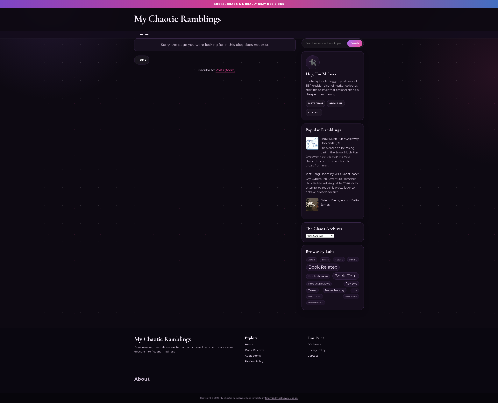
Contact (314, 112)
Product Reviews (319, 283)
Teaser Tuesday (334, 290)
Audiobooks (253, 355)
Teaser (312, 290)
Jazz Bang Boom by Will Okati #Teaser (332, 174)
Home (144, 34)
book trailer (351, 296)
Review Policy (254, 361)
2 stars (311, 259)
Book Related (323, 267)
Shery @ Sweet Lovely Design (281, 398)
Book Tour (345, 276)
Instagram (315, 103)
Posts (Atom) (225, 70)
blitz (354, 290)
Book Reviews (318, 276)
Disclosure (314, 344)
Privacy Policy (316, 350)
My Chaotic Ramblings (177, 18)
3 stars (325, 259)
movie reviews (315, 302)
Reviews (351, 283)
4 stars (339, 259)
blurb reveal (314, 296)
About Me (336, 103)
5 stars (353, 259)
